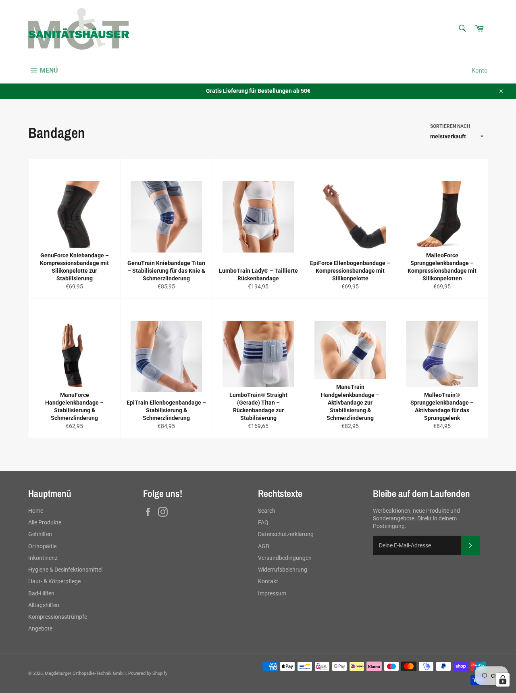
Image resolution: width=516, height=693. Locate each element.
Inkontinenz (43, 558)
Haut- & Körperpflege (54, 581)
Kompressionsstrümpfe (57, 617)
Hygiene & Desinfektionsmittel (65, 569)
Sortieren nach (450, 126)
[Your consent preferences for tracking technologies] (503, 680)
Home (35, 510)
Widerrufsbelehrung (282, 569)
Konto (480, 70)
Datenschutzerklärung (286, 534)
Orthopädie (42, 546)
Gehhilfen (40, 534)
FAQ (263, 522)
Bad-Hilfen (41, 593)
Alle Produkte (44, 522)
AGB (263, 546)
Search (266, 510)
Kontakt (268, 581)
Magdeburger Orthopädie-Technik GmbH (85, 673)
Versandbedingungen (285, 558)
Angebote (40, 628)
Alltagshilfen (43, 605)
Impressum (272, 593)
